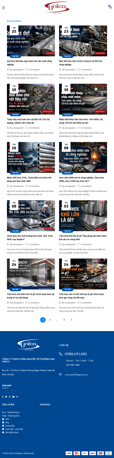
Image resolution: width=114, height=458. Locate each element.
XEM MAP (7, 385)
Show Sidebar (15, 21)
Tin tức (15, 56)
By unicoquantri (16, 70)
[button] (110, 7)
